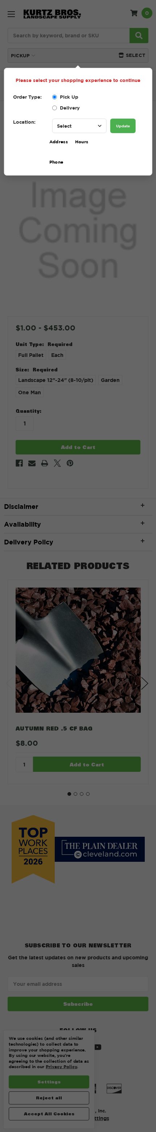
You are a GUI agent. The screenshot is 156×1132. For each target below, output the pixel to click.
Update (123, 126)
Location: (24, 122)
